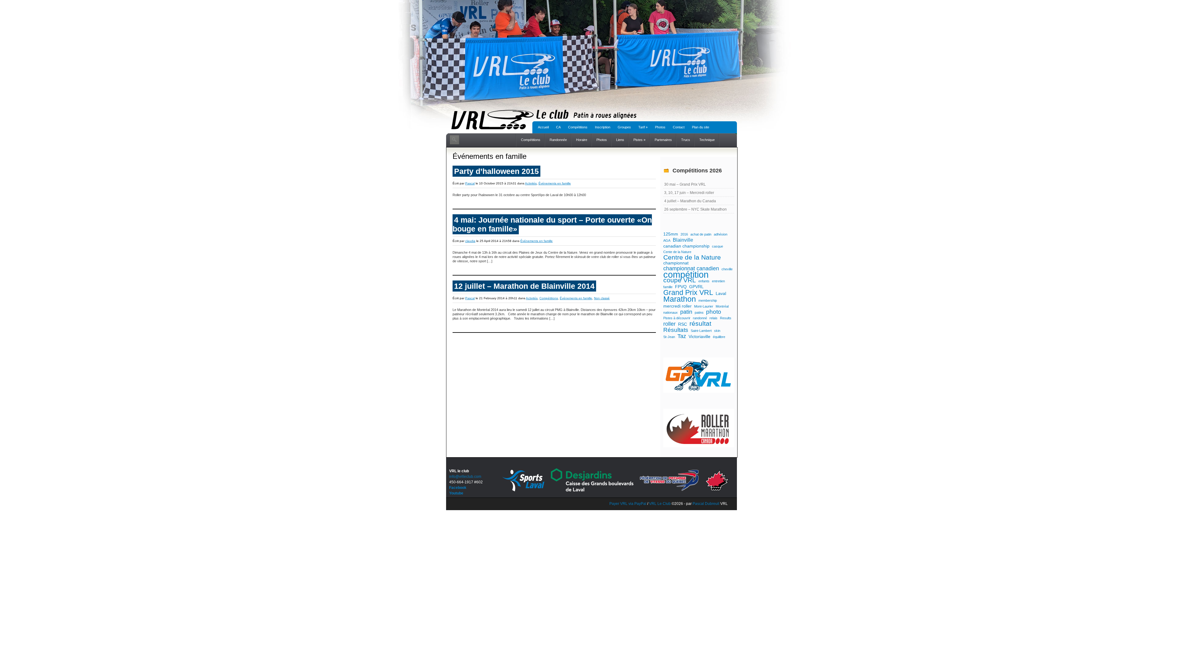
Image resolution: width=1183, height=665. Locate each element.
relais (713, 318)
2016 (684, 234)
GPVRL (696, 286)
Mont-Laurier (703, 306)
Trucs (685, 140)
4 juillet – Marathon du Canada (690, 201)
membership (707, 300)
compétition (686, 274)
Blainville (683, 240)
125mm (670, 234)
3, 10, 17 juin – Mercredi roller (689, 193)
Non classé (602, 298)
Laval (721, 293)
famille (668, 287)
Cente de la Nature (677, 252)
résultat (700, 323)
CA (558, 127)
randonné (700, 318)
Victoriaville (699, 336)
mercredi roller (677, 306)
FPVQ (681, 286)
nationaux (670, 312)
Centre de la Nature (692, 257)
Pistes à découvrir (676, 318)
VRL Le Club (660, 504)
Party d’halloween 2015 (496, 171)
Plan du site (700, 127)
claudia (470, 241)
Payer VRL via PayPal (627, 504)
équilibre (719, 337)
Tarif (643, 127)
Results (725, 318)
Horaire (581, 140)
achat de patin (700, 234)
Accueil (543, 127)
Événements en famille (555, 183)
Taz (681, 336)
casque (717, 246)
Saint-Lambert (701, 330)
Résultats (675, 330)
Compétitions (577, 127)
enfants (703, 281)
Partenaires (663, 140)
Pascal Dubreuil (706, 504)
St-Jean (669, 337)
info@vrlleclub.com (465, 476)
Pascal (470, 183)
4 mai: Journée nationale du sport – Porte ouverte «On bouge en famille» (552, 224)
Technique (707, 140)
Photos (660, 127)
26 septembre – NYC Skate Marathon (695, 209)
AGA (666, 240)
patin (686, 312)
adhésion (720, 234)
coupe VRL (679, 280)
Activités (531, 183)
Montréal (722, 306)
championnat (676, 262)
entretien (718, 281)
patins (699, 312)
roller (669, 324)
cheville (727, 269)
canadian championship (686, 246)
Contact (679, 127)
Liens (620, 140)
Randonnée (558, 140)
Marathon (679, 299)
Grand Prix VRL (688, 292)
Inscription (602, 127)
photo (713, 312)
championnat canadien (691, 268)
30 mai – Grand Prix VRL (685, 184)
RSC (682, 324)
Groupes (624, 127)
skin (717, 330)
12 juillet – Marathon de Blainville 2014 (524, 286)
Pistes (639, 140)
